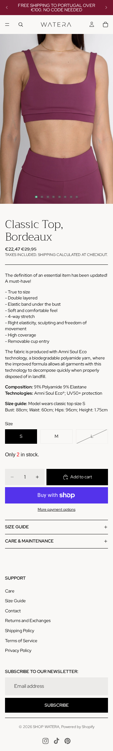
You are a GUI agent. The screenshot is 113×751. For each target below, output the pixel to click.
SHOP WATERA (46, 726)
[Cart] (105, 24)
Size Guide (15, 601)
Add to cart (81, 477)
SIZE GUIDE (17, 527)
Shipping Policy (19, 630)
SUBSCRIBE (57, 705)
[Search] (21, 24)
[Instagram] (45, 741)
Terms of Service (21, 640)
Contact (13, 611)
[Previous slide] (7, 7)
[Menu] (7, 24)
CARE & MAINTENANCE (29, 541)
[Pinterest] (67, 741)
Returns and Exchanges (28, 620)
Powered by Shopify (77, 726)
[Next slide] (106, 7)
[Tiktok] (56, 741)
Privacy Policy (18, 650)
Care (9, 591)
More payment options (56, 509)
